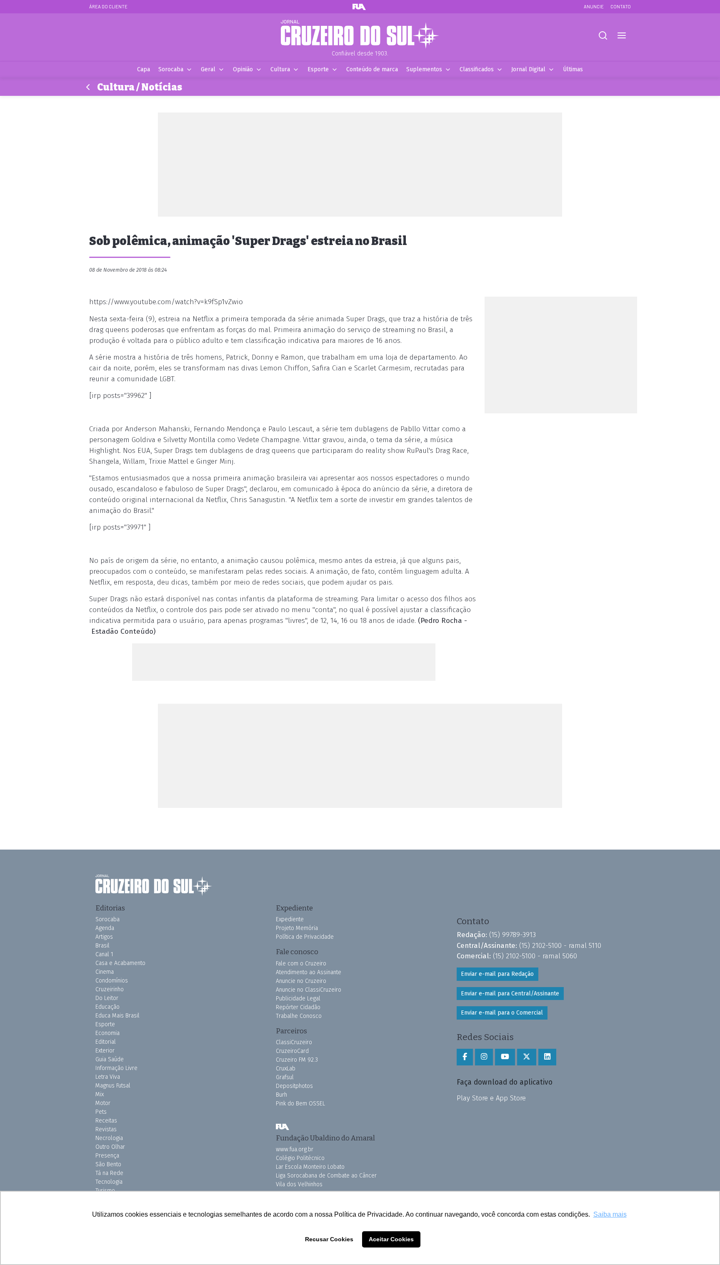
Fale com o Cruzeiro (301, 963)
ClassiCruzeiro (294, 1042)
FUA (282, 1127)
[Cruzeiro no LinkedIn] (547, 1057)
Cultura (280, 69)
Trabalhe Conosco (299, 1016)
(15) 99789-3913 (512, 934)
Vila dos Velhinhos (299, 1184)
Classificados (477, 69)
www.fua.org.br (294, 1149)
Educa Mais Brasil (117, 1015)
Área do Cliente (108, 6)
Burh (281, 1094)
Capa (143, 69)
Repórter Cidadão (298, 1007)
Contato (620, 6)
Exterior (105, 1050)
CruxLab (285, 1068)
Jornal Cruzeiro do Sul (360, 34)
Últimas (573, 69)
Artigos (104, 936)
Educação (107, 1006)
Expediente (290, 919)
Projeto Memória (297, 928)
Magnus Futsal (112, 1085)
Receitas (106, 1120)
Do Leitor (106, 998)
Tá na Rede (109, 1173)
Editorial (105, 1041)
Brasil (102, 945)
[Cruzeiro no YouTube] (505, 1057)
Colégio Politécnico (300, 1158)
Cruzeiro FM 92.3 (297, 1059)
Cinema (104, 971)
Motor (102, 1103)
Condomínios (111, 980)
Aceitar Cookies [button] (391, 1239)
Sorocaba (170, 69)
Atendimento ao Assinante (308, 972)
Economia (107, 1033)
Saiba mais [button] (610, 1214)
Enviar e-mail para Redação (497, 974)
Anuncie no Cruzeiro (301, 981)
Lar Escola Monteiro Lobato (310, 1166)
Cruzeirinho (109, 989)
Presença (107, 1155)
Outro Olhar (110, 1146)
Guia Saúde (109, 1059)
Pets (101, 1111)
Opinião (243, 69)
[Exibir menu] (621, 35)
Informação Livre (116, 1068)
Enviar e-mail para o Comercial (502, 1012)
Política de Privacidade (305, 936)
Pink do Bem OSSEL (300, 1103)
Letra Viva (107, 1076)
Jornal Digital (528, 69)
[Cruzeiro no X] (526, 1057)
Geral (208, 69)
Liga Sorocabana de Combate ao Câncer (326, 1175)
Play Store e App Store (491, 1098)
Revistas (106, 1129)
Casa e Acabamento (120, 963)
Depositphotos (294, 1086)
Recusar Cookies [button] (329, 1239)
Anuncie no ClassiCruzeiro (308, 989)
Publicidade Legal (298, 998)
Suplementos (424, 69)
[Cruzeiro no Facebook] (465, 1057)
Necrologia (109, 1138)
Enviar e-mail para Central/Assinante (510, 993)
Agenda (104, 928)
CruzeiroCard (292, 1051)
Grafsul (285, 1077)
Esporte (318, 69)
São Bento (108, 1164)
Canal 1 (104, 954)
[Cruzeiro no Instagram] (484, 1057)
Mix (99, 1094)
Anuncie (594, 6)
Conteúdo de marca (372, 69)
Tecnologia (108, 1181)
